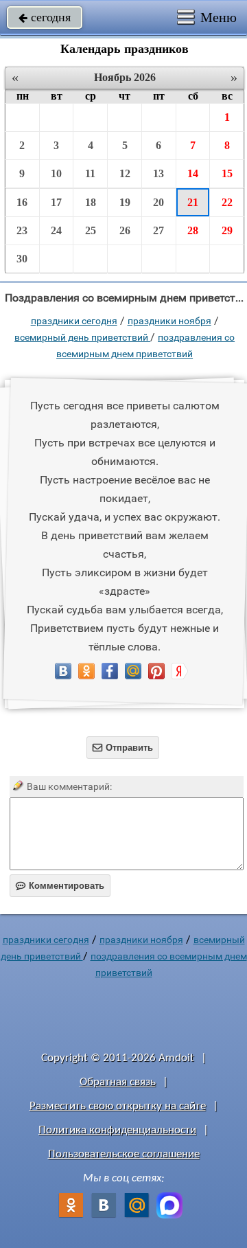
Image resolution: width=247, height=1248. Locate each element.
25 (90, 230)
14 (192, 173)
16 (21, 202)
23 (21, 230)
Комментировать (60, 886)
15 (227, 173)
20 (158, 202)
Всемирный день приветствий (82, 337)
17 (56, 202)
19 (124, 202)
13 (158, 173)
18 (90, 202)
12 (124, 173)
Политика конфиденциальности (117, 1130)
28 (192, 230)
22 (227, 202)
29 (227, 230)
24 (56, 230)
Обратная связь (118, 1082)
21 (192, 202)
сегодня (45, 17)
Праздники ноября (169, 320)
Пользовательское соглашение (124, 1154)
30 (21, 258)
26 (124, 230)
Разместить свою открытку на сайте (118, 1106)
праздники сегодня (74, 320)
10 (56, 173)
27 (158, 230)
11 (90, 173)
